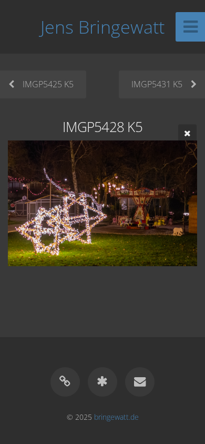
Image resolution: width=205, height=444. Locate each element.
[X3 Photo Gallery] (102, 382)
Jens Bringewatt (102, 27)
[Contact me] (140, 382)
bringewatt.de (116, 417)
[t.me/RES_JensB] (65, 382)
